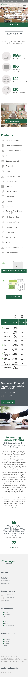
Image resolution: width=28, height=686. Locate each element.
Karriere (6, 621)
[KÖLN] (2, 345)
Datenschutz (7, 614)
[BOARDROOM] (2, 328)
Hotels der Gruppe (8, 625)
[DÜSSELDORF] (2, 336)
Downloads (7, 639)
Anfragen (8, 402)
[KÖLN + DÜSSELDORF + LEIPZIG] (2, 354)
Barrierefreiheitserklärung (10, 616)
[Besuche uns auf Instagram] (6, 672)
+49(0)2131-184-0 (9, 594)
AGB (5, 619)
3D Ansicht (16, 121)
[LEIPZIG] (2, 332)
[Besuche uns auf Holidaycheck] (4, 672)
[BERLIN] (2, 349)
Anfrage (7, 600)
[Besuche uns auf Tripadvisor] (10, 672)
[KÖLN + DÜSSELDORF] (2, 363)
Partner (6, 623)
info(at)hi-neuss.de (5, 583)
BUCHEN (14, 25)
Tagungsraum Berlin (14, 271)
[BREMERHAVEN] (2, 367)
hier (15, 507)
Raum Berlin (12, 34)
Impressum (7, 612)
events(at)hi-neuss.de (12, 396)
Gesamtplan (14, 297)
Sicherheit (6, 643)
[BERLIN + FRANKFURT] (2, 359)
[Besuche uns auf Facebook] (1, 672)
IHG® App (6, 641)
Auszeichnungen (8, 637)
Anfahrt (4, 1)
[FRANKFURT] (2, 340)
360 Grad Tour (7, 645)
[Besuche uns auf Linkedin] (8, 672)
